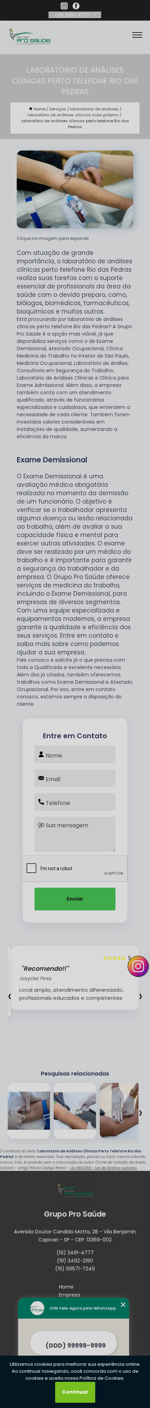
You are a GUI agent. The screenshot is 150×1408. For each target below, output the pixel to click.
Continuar (75, 1392)
